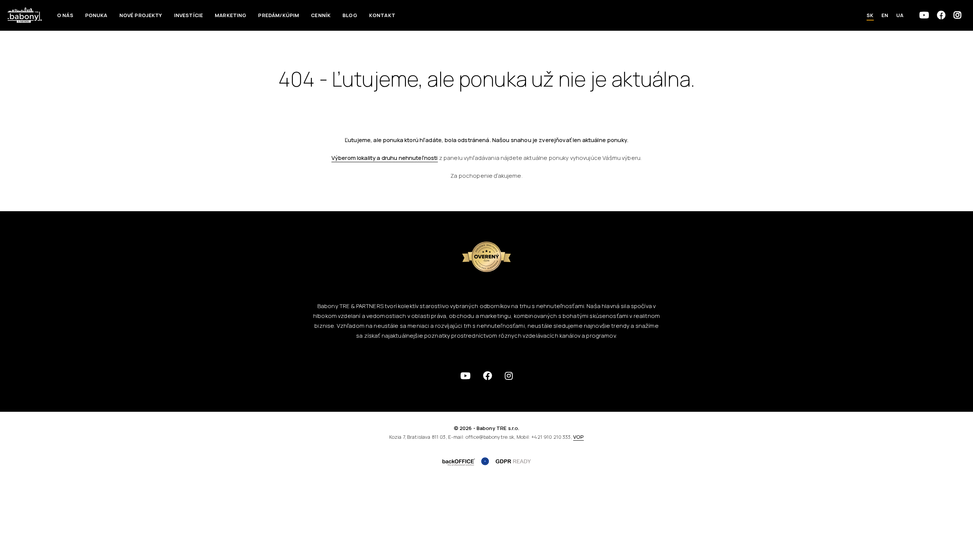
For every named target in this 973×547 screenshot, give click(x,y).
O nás (65, 15)
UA (899, 15)
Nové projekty (140, 15)
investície (188, 15)
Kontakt (382, 15)
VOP (578, 436)
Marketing (230, 15)
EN (884, 15)
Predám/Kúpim (278, 15)
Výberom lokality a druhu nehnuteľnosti (384, 158)
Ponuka (96, 15)
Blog (349, 15)
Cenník (321, 15)
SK (870, 15)
